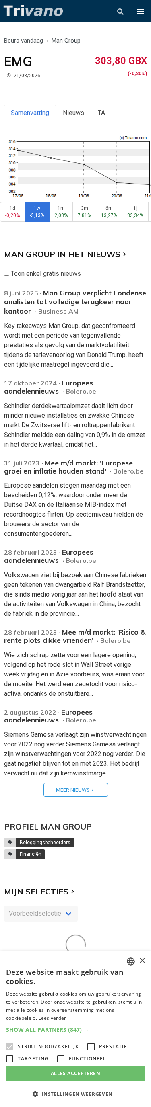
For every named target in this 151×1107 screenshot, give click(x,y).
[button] (140, 11)
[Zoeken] (120, 11)
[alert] (75, 1029)
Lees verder (52, 1018)
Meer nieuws (73, 790)
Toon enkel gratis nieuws (45, 273)
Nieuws (73, 113)
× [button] (142, 961)
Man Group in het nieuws (62, 254)
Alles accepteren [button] (75, 1073)
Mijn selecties (36, 891)
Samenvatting (30, 113)
